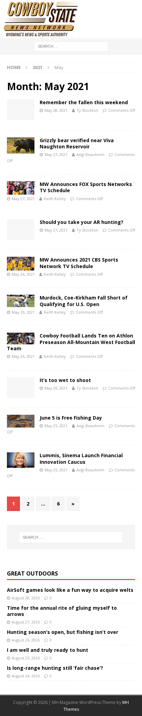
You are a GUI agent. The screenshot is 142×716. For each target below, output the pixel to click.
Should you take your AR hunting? (81, 222)
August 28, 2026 (26, 597)
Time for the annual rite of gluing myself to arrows (62, 611)
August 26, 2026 (26, 640)
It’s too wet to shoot (65, 380)
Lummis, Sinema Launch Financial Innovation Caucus (81, 458)
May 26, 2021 (23, 274)
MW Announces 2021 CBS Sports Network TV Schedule (79, 262)
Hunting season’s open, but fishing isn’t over (62, 632)
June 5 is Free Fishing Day (71, 417)
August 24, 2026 (26, 675)
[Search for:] (71, 45)
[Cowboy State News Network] (41, 34)
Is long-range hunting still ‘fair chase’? (55, 668)
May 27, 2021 (56, 154)
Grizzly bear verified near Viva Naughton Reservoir (77, 143)
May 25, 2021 (56, 425)
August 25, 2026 (26, 657)
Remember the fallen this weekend (84, 102)
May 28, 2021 (56, 110)
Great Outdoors (32, 573)
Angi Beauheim (90, 154)
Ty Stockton (87, 110)
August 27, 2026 (26, 622)
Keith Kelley (55, 198)
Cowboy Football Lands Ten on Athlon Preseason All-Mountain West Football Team (71, 341)
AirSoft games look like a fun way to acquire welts (70, 590)
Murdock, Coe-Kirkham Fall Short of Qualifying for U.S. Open (84, 300)
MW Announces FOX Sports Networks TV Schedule (86, 187)
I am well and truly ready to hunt (47, 650)
